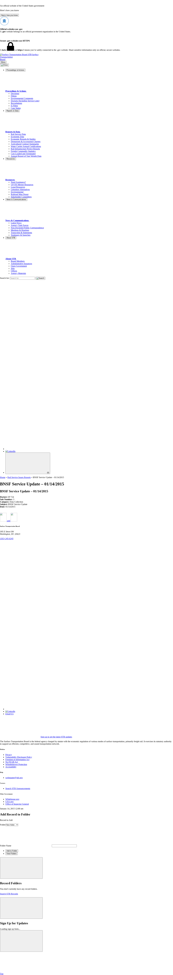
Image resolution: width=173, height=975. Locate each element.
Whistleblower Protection (16, 764)
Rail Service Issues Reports (19, 477)
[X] (89, 449)
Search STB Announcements (17, 788)
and (8, 521)
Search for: (4, 278)
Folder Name (5, 846)
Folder (3, 825)
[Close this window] (21, 868)
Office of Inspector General (17, 804)
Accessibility (10, 767)
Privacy (8, 755)
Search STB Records (9, 894)
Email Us (9, 714)
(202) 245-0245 (6, 538)
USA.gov (9, 801)
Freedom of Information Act (17, 759)
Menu (3, 62)
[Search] (40, 278)
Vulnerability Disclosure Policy (18, 757)
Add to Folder (11, 851)
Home (2, 477)
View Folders (11, 854)
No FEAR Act (11, 762)
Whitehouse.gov (12, 799)
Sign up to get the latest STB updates (56, 737)
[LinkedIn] (10, 451)
